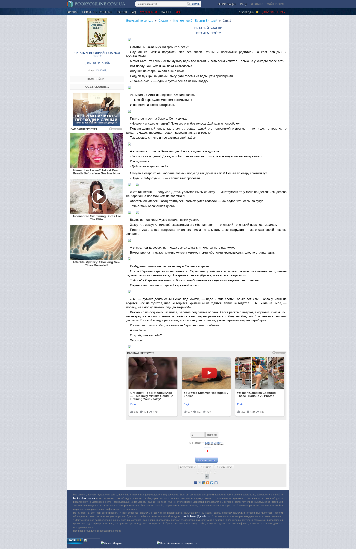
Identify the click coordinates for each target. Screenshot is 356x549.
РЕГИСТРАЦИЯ (226, 4)
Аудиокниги (148, 12)
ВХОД (243, 4)
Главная (72, 12)
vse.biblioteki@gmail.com (196, 516)
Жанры (166, 12)
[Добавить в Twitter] (211, 482)
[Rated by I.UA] (92, 543)
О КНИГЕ (206, 467)
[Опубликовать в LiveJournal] (199, 482)
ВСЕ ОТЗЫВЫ (188, 467)
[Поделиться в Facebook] (195, 482)
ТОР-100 (121, 12)
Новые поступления (97, 12)
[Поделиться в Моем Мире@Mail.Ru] (203, 482)
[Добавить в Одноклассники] (207, 482)
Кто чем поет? (214, 442)
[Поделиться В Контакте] (216, 482)
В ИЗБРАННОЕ (224, 467)
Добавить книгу (273, 12)
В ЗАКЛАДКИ (247, 12)
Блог (177, 12)
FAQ (133, 12)
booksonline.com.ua (84, 498)
